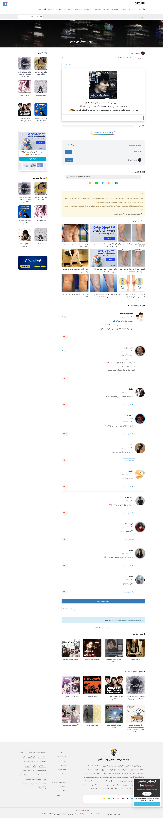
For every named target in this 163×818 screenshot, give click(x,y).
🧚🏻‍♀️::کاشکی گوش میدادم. (71, 725)
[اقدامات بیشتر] (62, 58)
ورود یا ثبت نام (138, 17)
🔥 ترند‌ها (115, 9)
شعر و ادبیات (26, 770)
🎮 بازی (58, 9)
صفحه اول (63, 752)
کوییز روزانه (63, 765)
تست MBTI (32, 753)
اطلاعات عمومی (42, 757)
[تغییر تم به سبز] (109, 798)
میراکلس (36, 784)
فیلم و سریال (30, 775)
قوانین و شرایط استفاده (133, 214)
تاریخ (24, 757)
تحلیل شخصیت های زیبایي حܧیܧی (114, 698)
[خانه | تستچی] (114, 752)
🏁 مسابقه (51, 9)
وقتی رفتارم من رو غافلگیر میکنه (41, 73)
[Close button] (159, 777)
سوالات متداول (61, 787)
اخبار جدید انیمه (41, 95)
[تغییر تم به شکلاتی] (123, 798)
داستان (70, 9)
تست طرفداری (88, 9)
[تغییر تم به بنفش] (113, 798)
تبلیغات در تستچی (60, 795)
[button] (5, 4)
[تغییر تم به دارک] (127, 798)
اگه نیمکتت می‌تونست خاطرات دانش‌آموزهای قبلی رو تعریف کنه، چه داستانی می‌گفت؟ (135, 728)
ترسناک (44, 788)
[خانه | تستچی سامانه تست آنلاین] (139, 3)
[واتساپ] (96, 183)
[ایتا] (109, 183)
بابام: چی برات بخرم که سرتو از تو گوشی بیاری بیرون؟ (135, 698)
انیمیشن (22, 775)
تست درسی (26, 761)
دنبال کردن (69, 160)
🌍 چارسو (142, 9)
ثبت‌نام (147, 804)
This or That (92, 697)
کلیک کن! (32, 158)
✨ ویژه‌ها (123, 9)
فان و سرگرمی (34, 761)
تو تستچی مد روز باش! (92, 659)
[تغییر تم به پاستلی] (118, 798)
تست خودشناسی (41, 753)
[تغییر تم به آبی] (132, 798)
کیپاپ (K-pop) (30, 779)
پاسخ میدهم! (127, 405)
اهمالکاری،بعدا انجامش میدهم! (113, 660)
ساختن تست (62, 769)
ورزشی (34, 766)
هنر (33, 770)
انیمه (45, 779)
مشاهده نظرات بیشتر (103, 601)
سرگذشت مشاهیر (41, 770)
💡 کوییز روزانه (132, 9)
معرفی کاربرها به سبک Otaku (114, 726)
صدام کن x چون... (92, 725)
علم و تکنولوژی (31, 757)
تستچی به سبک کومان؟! (70, 659)
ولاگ (24, 784)
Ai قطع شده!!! (135, 659)
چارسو (64, 761)
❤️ (64, 337)
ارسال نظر (68, 152)
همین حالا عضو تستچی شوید (103, 628)
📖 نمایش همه (67, 65)
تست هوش (97, 9)
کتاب (64, 9)
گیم (39, 788)
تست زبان (43, 761)
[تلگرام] (103, 183)
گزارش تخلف (118, 214)
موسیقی (44, 775)
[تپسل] (22, 134)
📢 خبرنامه (42, 9)
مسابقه (64, 774)
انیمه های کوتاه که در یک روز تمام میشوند (41, 120)
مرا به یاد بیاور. (24, 95)
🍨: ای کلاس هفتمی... (71, 697)
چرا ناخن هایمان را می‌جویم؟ (25, 245)
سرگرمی (81, 38)
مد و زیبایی (27, 766)
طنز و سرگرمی (78, 9)
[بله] (116, 183)
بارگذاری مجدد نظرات (68, 609)
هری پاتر (44, 784)
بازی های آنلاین (61, 778)
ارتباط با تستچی (61, 791)
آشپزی (30, 784)
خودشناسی (106, 9)
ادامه (103, 118)
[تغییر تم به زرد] (104, 798)
